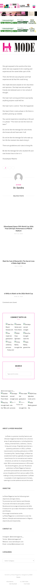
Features (7, 47)
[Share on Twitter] (32, 57)
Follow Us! (10, 350)
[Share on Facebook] (32, 54)
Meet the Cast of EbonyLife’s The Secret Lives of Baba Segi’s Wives (18, 262)
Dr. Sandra (9, 57)
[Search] (33, 38)
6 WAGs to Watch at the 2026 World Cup (18, 293)
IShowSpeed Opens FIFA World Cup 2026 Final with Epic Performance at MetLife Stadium (18, 228)
